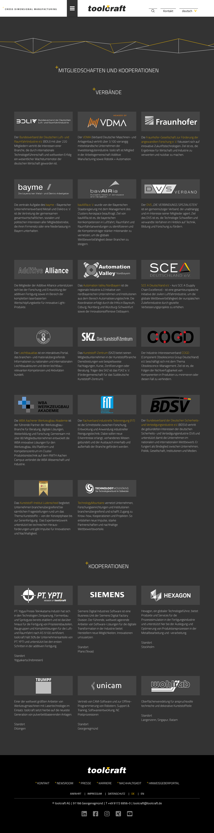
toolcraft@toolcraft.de (147, 803)
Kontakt (168, 11)
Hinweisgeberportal (164, 783)
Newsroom (65, 783)
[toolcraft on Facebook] (95, 813)
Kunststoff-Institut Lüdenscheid (39, 503)
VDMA (87, 137)
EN (142, 794)
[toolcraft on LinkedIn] (84, 813)
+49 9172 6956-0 (119, 803)
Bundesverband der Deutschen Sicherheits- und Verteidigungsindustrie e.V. (170, 422)
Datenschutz (116, 794)
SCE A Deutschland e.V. (155, 285)
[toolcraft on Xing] (118, 813)
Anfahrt (75, 794)
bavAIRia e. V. (86, 204)
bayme (50, 204)
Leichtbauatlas (28, 352)
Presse (86, 783)
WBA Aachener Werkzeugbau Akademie (43, 420)
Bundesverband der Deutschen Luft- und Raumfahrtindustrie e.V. (41, 139)
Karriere (105, 783)
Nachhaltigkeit (130, 783)
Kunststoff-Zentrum (95, 352)
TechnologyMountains (91, 503)
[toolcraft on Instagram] (107, 813)
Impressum (94, 794)
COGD (185, 352)
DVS (149, 204)
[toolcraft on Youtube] (129, 813)
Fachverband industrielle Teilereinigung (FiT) (109, 420)
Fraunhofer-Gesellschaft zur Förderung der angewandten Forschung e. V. (169, 139)
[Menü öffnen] (72, 8)
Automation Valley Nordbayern (102, 285)
